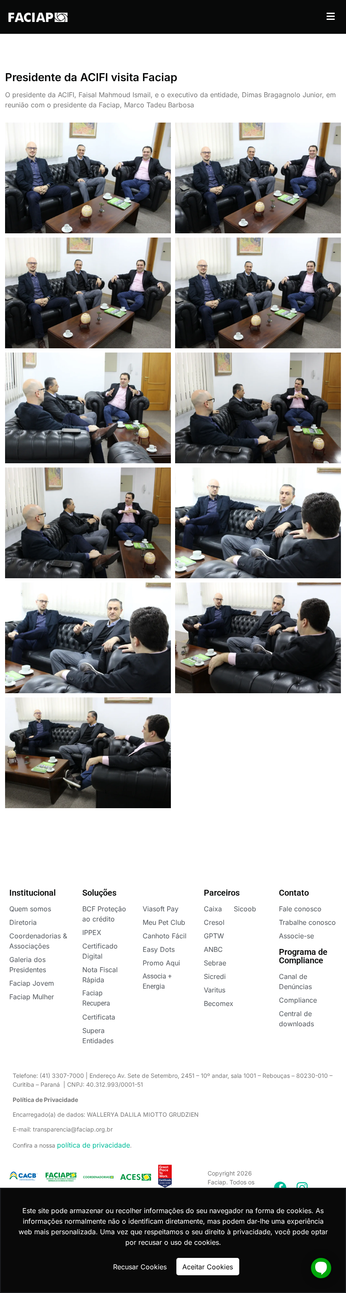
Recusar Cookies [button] (140, 1267)
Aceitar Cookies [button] (207, 1267)
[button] (330, 16)
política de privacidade (93, 1145)
